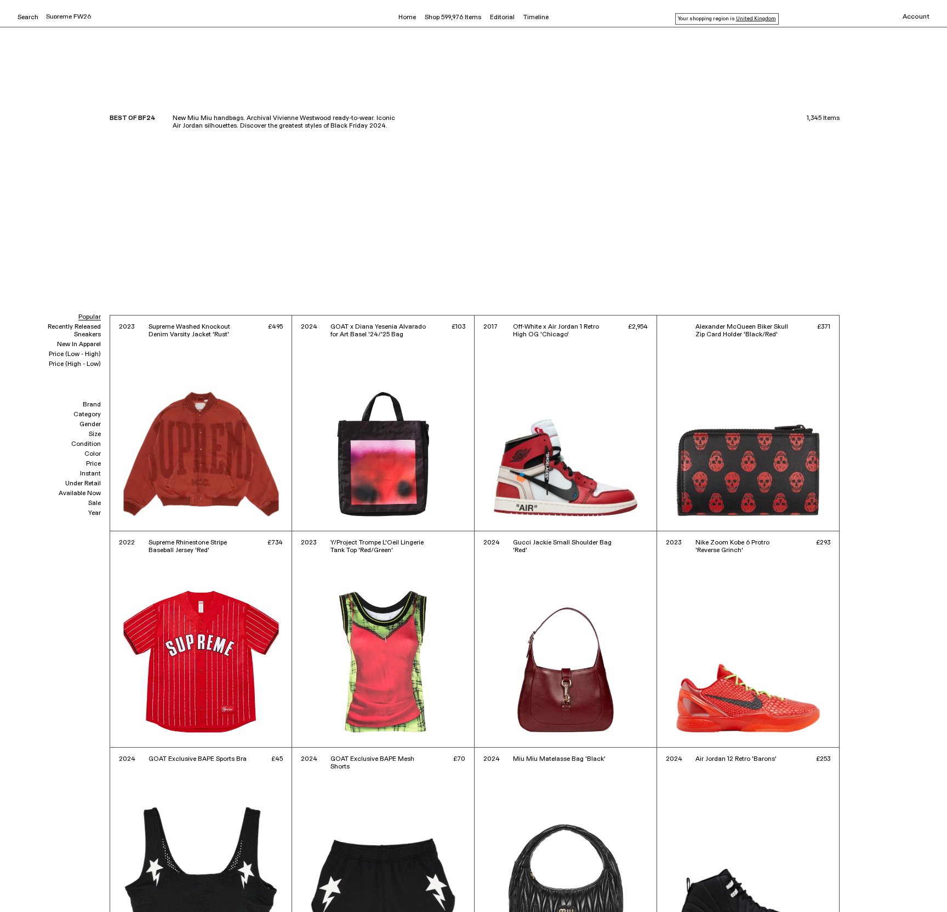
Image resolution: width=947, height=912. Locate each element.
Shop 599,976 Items (453, 17)
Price (93, 464)
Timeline (536, 17)
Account (916, 17)
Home (407, 17)
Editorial (502, 17)
